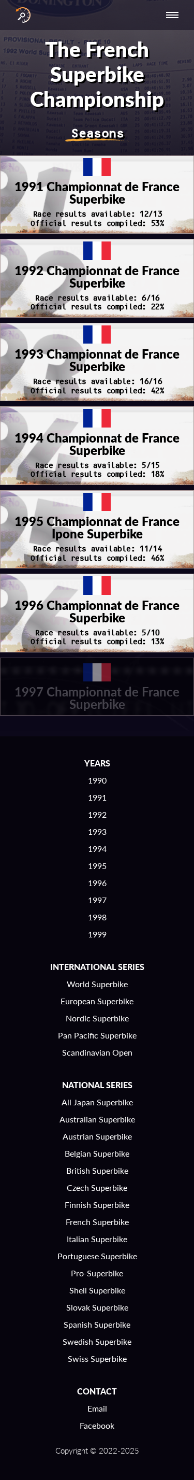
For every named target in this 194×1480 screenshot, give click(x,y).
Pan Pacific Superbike (97, 1035)
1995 (97, 866)
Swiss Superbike (97, 1358)
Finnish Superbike (97, 1205)
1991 (97, 797)
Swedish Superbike (97, 1341)
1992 (97, 814)
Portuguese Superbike (97, 1256)
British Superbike (97, 1170)
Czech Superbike (97, 1187)
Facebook (97, 1425)
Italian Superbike (97, 1239)
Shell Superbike (97, 1290)
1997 (97, 900)
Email (97, 1408)
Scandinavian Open (97, 1052)
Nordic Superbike (97, 1018)
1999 (97, 934)
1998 (97, 917)
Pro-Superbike (97, 1273)
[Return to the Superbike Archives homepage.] (20, 15)
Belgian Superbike (97, 1153)
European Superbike (97, 1001)
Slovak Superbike (97, 1307)
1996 (97, 883)
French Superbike (97, 1222)
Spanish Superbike (97, 1324)
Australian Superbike (97, 1119)
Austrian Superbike (97, 1136)
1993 (97, 831)
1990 (97, 780)
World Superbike (97, 984)
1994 (97, 849)
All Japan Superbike (97, 1102)
